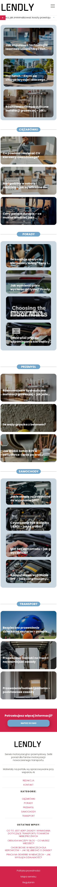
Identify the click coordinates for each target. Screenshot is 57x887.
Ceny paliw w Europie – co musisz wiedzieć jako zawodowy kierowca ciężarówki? (22, 215)
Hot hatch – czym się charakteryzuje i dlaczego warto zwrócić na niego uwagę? (25, 78)
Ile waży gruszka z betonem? (24, 424)
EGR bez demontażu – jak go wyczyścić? (31, 551)
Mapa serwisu (28, 876)
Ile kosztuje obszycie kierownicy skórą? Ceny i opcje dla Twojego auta (29, 261)
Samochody (28, 471)
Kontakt (28, 784)
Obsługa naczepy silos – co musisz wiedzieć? (28, 842)
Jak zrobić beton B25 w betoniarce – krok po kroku (23, 453)
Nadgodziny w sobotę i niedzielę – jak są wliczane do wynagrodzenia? (25, 185)
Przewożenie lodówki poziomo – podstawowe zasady (26, 690)
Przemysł (28, 367)
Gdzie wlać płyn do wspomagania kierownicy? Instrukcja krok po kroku (30, 339)
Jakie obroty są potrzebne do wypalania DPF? (30, 498)
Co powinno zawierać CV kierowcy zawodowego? (21, 155)
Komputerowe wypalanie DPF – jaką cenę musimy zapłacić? (29, 577)
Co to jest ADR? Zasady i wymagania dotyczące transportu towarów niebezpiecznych (28, 833)
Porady (29, 234)
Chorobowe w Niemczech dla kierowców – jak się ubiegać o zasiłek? (28, 849)
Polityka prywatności (28, 870)
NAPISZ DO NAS (28, 723)
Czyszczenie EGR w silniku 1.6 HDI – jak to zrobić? (29, 524)
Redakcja (28, 780)
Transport (29, 604)
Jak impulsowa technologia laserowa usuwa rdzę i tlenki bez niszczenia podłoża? (27, 47)
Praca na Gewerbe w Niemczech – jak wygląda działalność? (28, 856)
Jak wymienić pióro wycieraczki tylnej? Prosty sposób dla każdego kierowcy (30, 287)
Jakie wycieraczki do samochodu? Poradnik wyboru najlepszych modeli (31, 313)
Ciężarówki (28, 129)
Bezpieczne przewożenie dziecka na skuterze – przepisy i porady (27, 629)
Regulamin (28, 882)
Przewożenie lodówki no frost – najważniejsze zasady (26, 660)
